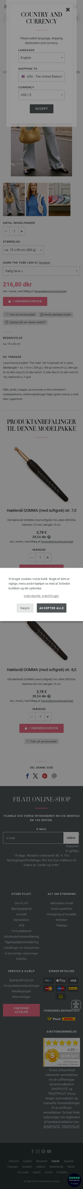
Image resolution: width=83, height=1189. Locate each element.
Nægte (25, 607)
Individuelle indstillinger (41, 595)
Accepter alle (51, 607)
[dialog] (41, 594)
